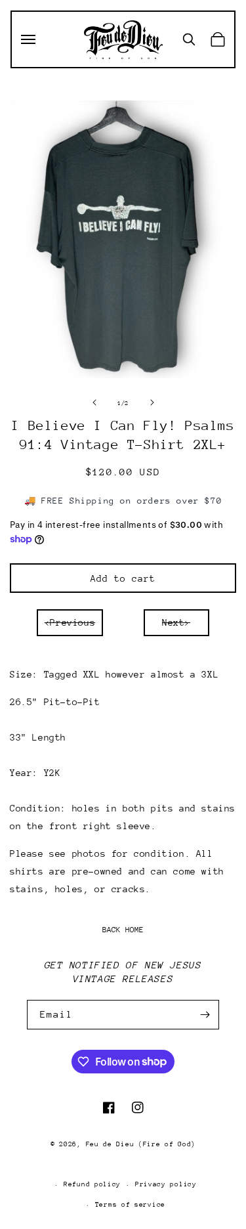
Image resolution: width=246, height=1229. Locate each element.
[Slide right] (152, 402)
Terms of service (130, 1205)
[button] (28, 39)
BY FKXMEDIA (123, 1162)
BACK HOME (123, 929)
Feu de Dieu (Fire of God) (141, 1144)
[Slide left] (94, 402)
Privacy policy (166, 1184)
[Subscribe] (204, 1014)
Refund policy (92, 1184)
